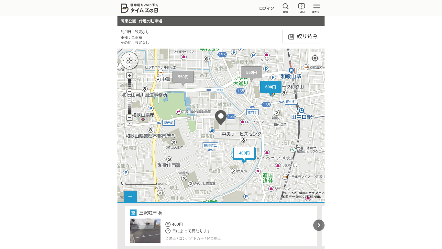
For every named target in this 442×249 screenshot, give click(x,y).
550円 (183, 77)
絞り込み (307, 36)
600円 (270, 87)
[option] (221, 226)
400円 (244, 153)
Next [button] (319, 225)
